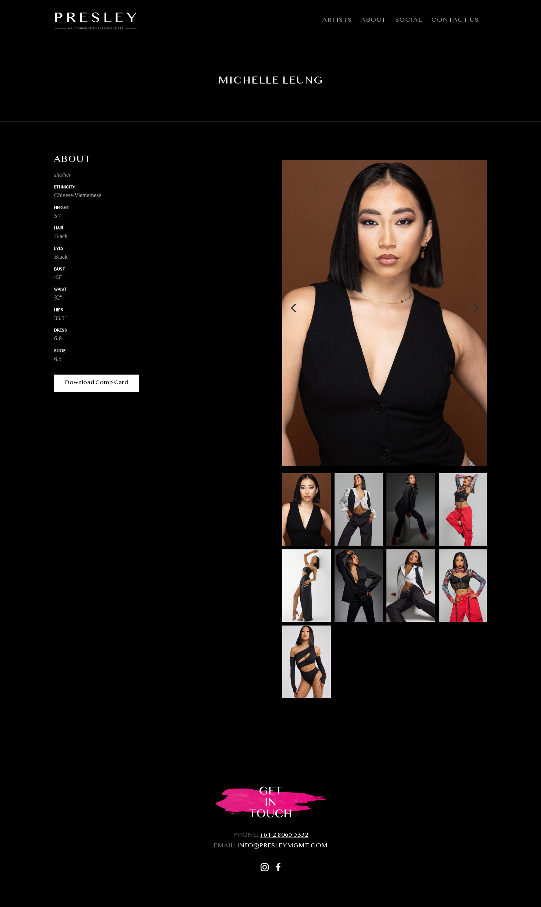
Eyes (59, 249)
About (373, 22)
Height (61, 208)
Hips (58, 311)
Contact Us (455, 22)
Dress (60, 331)
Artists (337, 22)
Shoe (60, 351)
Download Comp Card (96, 383)
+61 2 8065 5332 (284, 835)
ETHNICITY (64, 188)
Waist (60, 290)
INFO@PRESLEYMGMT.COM (282, 846)
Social (408, 22)
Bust (59, 270)
